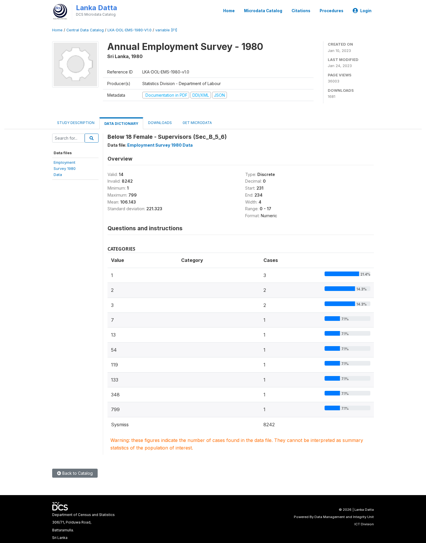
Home (229, 10)
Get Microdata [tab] (197, 123)
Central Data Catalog (85, 30)
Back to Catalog (77, 473)
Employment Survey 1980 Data (160, 145)
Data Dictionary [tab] (121, 123)
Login (366, 10)
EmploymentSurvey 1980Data (65, 168)
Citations (301, 10)
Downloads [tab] (160, 123)
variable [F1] (166, 30)
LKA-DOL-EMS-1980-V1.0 (130, 30)
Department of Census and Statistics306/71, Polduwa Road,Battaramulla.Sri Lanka (83, 526)
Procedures (331, 10)
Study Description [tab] (75, 123)
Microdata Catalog (263, 10)
